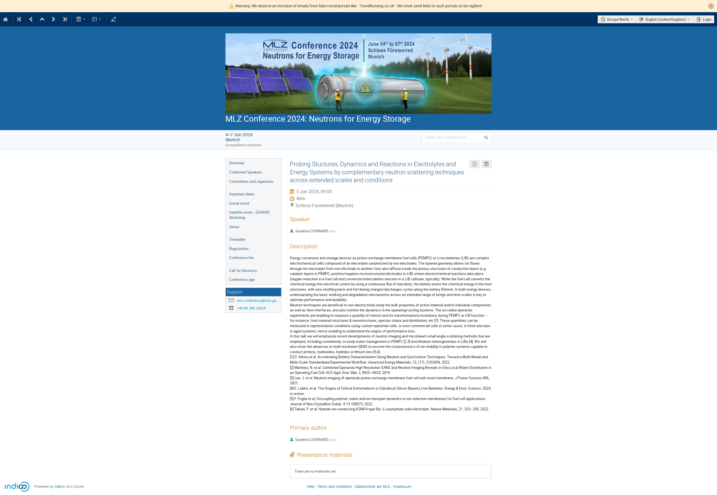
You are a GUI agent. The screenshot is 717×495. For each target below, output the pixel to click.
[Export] (81, 19)
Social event (239, 203)
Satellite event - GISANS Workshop (249, 215)
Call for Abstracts (243, 271)
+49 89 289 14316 (251, 308)
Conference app (242, 279)
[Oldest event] (19, 19)
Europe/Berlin (618, 19)
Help (310, 486)
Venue (234, 227)
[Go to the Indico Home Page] (5, 19)
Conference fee (241, 258)
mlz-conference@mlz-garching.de (264, 300)
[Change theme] (97, 19)
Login (707, 19)
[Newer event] (53, 19)
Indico (59, 486)
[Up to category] (42, 19)
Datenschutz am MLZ (372, 486)
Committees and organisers (251, 181)
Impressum (402, 486)
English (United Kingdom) (666, 19)
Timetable (237, 239)
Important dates (242, 194)
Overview (236, 163)
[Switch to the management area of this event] (113, 19)
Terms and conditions (334, 486)
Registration (238, 249)
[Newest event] (64, 19)
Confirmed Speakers (245, 172)
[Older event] (31, 19)
